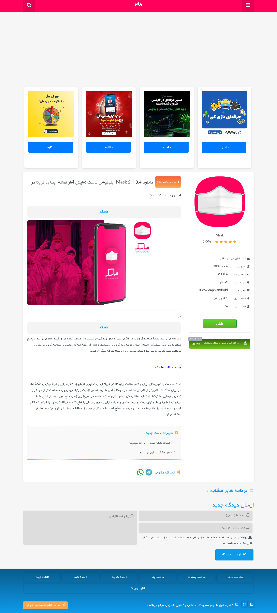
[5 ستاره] (217, 242)
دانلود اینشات (196, 577)
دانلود (224, 147)
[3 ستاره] (226, 242)
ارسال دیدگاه (231, 554)
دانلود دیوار (42, 577)
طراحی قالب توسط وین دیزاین (43, 605)
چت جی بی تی (235, 577)
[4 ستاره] (221, 242)
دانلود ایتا (158, 577)
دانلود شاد (80, 577)
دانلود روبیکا (138, 588)
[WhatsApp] (140, 472)
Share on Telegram (149, 472)
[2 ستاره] (230, 242)
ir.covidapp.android (213, 290)
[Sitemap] (251, 604)
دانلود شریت (119, 577)
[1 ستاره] (235, 242)
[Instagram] (244, 604)
